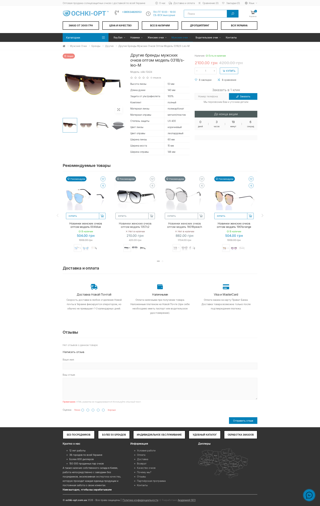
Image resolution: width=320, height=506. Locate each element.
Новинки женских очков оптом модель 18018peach (184, 225)
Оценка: (67, 409)
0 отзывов (155, 78)
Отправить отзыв (243, 420)
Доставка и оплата (184, 3)
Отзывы (141, 476)
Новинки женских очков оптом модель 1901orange (234, 225)
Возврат (141, 463)
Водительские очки (207, 37)
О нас (162, 3)
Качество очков (146, 467)
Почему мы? (144, 472)
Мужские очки (180, 37)
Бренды (96, 46)
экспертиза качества (108, 476)
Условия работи (146, 450)
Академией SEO (187, 500)
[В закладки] (103, 178)
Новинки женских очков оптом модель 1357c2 (135, 225)
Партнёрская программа (151, 480)
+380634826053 (132, 12)
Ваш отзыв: (69, 374)
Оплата (141, 454)
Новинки (135, 37)
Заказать (245, 96)
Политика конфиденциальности (140, 500)
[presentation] (57, 215)
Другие (109, 46)
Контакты (231, 37)
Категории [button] (73, 37)
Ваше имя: (68, 359)
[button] (252, 13)
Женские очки (156, 37)
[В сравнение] (103, 185)
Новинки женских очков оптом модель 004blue (85, 225)
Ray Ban (118, 37)
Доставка (142, 459)
